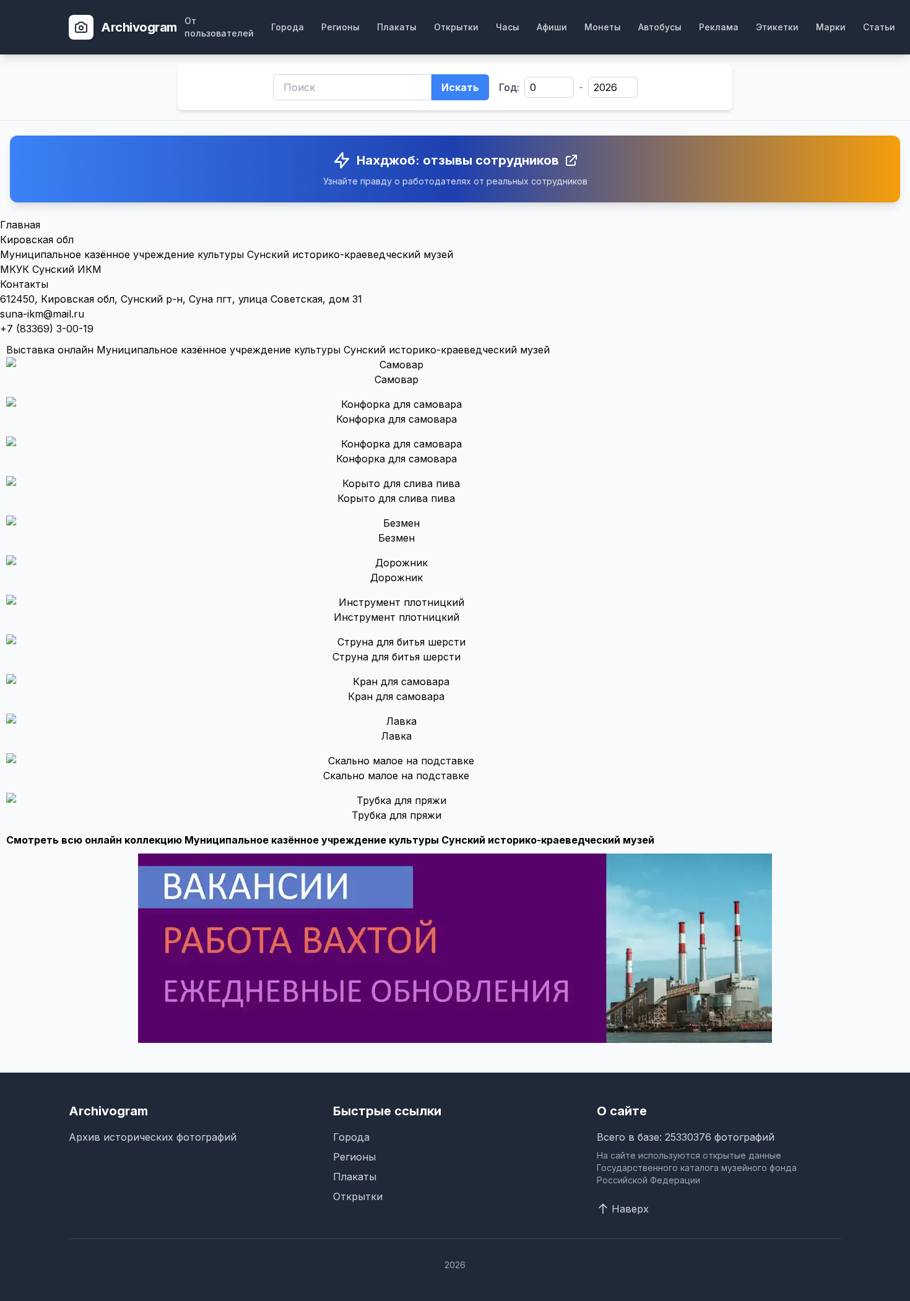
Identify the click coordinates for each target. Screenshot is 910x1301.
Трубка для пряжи (396, 815)
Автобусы (660, 27)
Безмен (396, 538)
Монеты (602, 27)
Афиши (552, 27)
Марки (831, 27)
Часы (507, 27)
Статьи (879, 27)
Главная (20, 224)
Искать (460, 87)
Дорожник (396, 577)
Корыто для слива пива (396, 498)
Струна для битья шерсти (396, 656)
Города (287, 27)
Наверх (630, 1209)
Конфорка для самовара (396, 419)
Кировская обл (37, 239)
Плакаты (397, 27)
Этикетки (777, 27)
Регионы (340, 27)
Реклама (719, 27)
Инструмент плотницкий (396, 617)
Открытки (456, 27)
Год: (509, 87)
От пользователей (219, 26)
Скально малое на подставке (396, 775)
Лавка (396, 736)
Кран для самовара (396, 696)
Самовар (396, 379)
